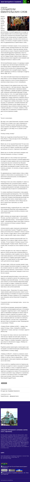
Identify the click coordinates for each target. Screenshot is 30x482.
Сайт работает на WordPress (7, 480)
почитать (4, 383)
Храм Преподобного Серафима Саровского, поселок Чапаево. (12, 1)
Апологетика (4, 7)
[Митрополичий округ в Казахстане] (4, 464)
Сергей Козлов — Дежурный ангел (10, 395)
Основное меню (28, 1)
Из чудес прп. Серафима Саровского (10, 390)
